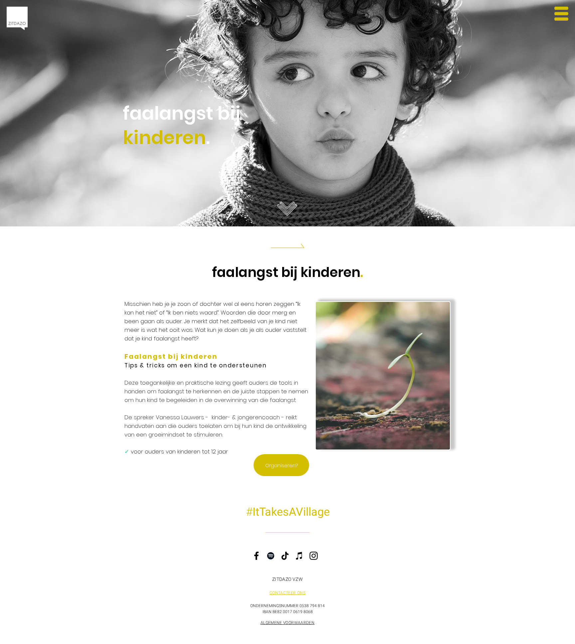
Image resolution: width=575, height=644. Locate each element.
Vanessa (168, 417)
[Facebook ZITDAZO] (564, 304)
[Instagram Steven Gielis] (564, 290)
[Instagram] (313, 555)
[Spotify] (270, 555)
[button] (561, 14)
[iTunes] (299, 555)
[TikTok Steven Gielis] (564, 317)
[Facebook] (256, 555)
